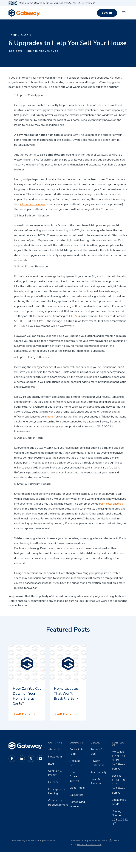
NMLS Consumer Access (89, 844)
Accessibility (98, 772)
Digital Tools (77, 788)
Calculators (76, 795)
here (50, 417)
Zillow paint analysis (32, 204)
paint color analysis (111, 504)
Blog (25, 35)
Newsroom (55, 757)
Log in (107, 13)
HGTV (73, 316)
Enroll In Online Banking (74, 776)
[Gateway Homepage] (24, 12)
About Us (54, 749)
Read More (21, 714)
